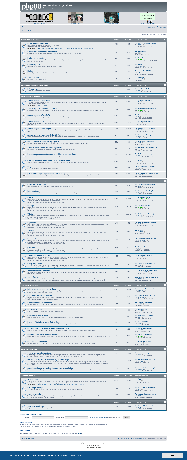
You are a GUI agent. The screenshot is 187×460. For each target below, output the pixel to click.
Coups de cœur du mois (148, 23)
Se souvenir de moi (114, 417)
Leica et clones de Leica (45, 105)
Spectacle (31, 247)
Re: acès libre (139, 77)
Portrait (30, 197)
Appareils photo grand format (39, 128)
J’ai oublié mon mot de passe (98, 417)
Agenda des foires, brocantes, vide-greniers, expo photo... (50, 368)
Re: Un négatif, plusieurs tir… (145, 406)
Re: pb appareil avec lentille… (145, 141)
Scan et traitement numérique (39, 353)
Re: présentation (140, 51)
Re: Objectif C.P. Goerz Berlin (145, 128)
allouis (139, 395)
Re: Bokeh (138, 64)
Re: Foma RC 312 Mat (142, 322)
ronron (140, 162)
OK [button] (172, 455)
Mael (139, 102)
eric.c (139, 389)
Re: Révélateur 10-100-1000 (144, 315)
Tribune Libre (32, 379)
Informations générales (30, 39)
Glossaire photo (33, 65)
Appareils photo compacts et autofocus (42, 109)
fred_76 (140, 343)
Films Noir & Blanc (34, 309)
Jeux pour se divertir (35, 406)
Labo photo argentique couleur (39, 296)
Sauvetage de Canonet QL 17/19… (146, 277)
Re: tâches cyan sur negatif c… (145, 295)
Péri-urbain (31, 222)
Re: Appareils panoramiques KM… (146, 147)
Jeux (22, 402)
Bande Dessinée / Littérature (62, 384)
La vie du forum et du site (37, 43)
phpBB (88, 443)
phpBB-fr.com (97, 445)
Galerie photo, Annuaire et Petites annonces (80, 48)
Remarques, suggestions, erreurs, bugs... (51, 48)
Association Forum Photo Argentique (34, 85)
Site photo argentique (111, 23)
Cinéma (48, 384)
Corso (139, 72)
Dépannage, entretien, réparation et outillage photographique (51, 154)
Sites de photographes (36, 388)
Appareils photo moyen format (39, 121)
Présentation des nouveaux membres (42, 52)
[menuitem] (24, 27)
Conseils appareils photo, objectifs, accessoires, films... (49, 160)
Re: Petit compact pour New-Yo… (146, 108)
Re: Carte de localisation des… (145, 43)
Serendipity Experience (36, 77)
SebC (139, 381)
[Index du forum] (32, 6)
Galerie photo (75, 23)
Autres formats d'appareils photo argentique (44, 148)
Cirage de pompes (34, 264)
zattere (140, 174)
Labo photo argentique (29, 285)
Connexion (24, 414)
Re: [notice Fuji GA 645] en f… (145, 71)
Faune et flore (32, 239)
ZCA (79, 433)
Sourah (140, 310)
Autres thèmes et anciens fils (38, 255)
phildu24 (140, 44)
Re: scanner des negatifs (143, 353)
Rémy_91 (140, 79)
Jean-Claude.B (142, 199)
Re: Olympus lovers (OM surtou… (146, 173)
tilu (138, 248)
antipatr (140, 136)
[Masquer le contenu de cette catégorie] (165, 39)
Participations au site (35, 58)
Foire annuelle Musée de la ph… (145, 368)
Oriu (139, 149)
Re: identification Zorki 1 (143, 100)
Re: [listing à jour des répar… (145, 154)
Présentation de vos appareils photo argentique (46, 173)
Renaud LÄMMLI (143, 272)
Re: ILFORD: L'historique (143, 334)
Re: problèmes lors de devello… (145, 289)
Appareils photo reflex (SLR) (38, 115)
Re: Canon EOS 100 (141, 115)
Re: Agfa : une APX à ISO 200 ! (145, 359)
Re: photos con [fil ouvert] (144, 255)
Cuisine (82, 384)
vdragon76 (141, 297)
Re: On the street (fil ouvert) (144, 214)
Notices (30, 71)
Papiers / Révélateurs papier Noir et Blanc (43, 322)
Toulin (139, 223)
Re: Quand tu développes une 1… (146, 263)
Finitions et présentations (37, 342)
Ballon (139, 354)
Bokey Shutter (142, 240)
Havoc (140, 123)
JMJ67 (140, 186)
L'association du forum (39, 23)
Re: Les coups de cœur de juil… (145, 184)
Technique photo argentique (38, 270)
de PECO (140, 232)
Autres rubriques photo (30, 349)
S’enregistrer (36, 414)
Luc (139, 116)
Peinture (75, 384)
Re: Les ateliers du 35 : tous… (145, 89)
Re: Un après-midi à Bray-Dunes (146, 191)
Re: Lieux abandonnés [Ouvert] (145, 222)
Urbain (30, 214)
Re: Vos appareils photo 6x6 (144, 121)
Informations (32, 89)
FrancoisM (141, 290)
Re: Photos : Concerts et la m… (145, 247)
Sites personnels (34, 394)
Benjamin (140, 361)
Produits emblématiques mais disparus (43, 335)
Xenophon (141, 66)
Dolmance (141, 369)
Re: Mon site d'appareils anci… (145, 394)
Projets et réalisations (36, 167)
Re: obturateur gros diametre (145, 166)
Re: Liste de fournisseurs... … (145, 302)
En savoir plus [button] (74, 455)
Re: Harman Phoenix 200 (143, 328)
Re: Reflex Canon (141, 58)
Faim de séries (33, 191)
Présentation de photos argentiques (34, 181)
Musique (41, 384)
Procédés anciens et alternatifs (39, 303)
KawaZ (140, 323)
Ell (138, 53)
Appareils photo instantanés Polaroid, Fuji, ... (45, 135)
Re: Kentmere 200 (141, 309)
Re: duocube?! (140, 160)
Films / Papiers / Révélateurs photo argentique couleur (49, 328)
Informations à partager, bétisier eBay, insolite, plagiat (48, 360)
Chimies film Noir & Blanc (37, 316)
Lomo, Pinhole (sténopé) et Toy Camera (43, 141)
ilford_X (140, 192)
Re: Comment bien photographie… (147, 270)
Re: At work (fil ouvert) (142, 197)
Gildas (139, 407)
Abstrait (30, 231)
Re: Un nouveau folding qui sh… (146, 135)
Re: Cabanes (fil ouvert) (143, 205)
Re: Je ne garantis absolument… (146, 387)
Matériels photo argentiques (32, 96)
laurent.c (140, 59)
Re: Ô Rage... (139, 379)
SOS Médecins (33, 277)
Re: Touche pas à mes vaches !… (146, 238)
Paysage (30, 206)
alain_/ (139, 90)
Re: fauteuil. (139, 230)
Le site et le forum (28, 376)
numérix (140, 129)
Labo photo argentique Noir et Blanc (41, 289)
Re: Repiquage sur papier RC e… (146, 341)
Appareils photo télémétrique (38, 100)
